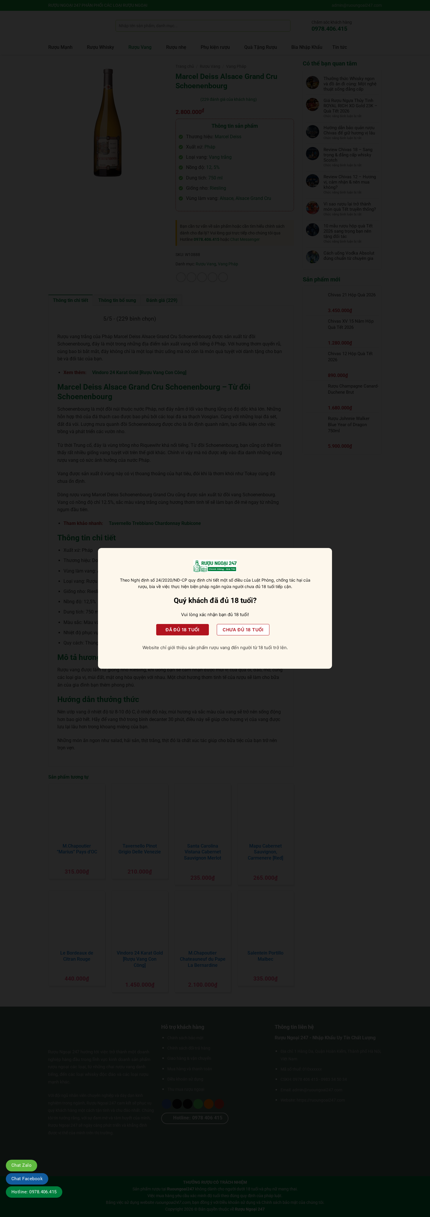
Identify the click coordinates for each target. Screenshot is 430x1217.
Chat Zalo (21, 1165)
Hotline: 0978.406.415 (34, 1191)
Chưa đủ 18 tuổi (243, 630)
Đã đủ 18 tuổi (182, 630)
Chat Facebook (27, 1178)
